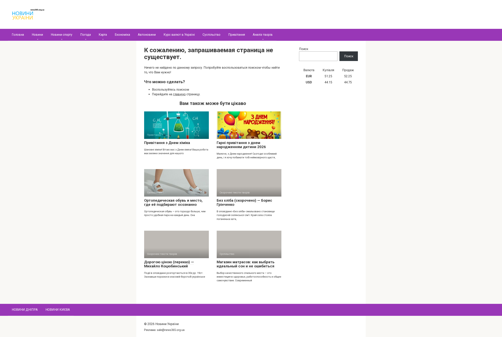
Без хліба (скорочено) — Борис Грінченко (244, 202)
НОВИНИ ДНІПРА (25, 309)
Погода (85, 34)
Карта (103, 34)
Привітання (236, 34)
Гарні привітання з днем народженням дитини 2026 (241, 144)
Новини (37, 34)
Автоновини (147, 34)
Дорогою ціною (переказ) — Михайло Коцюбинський (169, 264)
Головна (18, 34)
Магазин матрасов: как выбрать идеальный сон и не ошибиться (246, 264)
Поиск (303, 49)
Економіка (122, 34)
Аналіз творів (263, 34)
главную (179, 94)
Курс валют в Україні (179, 34)
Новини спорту (61, 34)
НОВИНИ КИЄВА (57, 309)
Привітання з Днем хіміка (167, 142)
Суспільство (211, 34)
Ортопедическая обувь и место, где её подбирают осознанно (173, 202)
